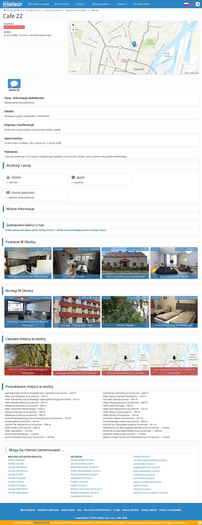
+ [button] (73, 25)
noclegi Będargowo (18, 492)
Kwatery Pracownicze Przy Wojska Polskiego (28, 323)
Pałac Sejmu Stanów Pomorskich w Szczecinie (174, 371)
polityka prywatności (97, 509)
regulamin (68, 509)
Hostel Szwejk (125, 325)
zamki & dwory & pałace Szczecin (151, 492)
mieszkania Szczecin (81, 496)
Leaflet (186, 73)
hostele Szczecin (79, 481)
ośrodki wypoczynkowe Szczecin (150, 460)
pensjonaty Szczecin (144, 463)
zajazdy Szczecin (142, 489)
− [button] (73, 30)
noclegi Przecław (17, 478)
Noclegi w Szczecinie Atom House (28, 276)
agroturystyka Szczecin (83, 459)
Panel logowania (170, 509)
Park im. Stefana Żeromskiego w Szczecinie (28, 371)
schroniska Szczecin (144, 478)
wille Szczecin (141, 485)
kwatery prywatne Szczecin (85, 492)
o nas (116, 509)
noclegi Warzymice (18, 470)
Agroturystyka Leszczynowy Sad (125, 276)
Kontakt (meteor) (48, 509)
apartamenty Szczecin (82, 463)
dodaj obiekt (149, 509)
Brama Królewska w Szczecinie (125, 373)
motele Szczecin (142, 456)
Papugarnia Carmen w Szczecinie (76, 373)
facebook (29, 509)
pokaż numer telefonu (14, 27)
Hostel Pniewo (76, 276)
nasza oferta (130, 509)
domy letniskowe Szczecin (84, 467)
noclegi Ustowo (16, 463)
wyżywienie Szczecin (81, 478)
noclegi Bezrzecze (17, 467)
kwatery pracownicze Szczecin (86, 488)
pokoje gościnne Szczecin (147, 467)
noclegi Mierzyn (16, 459)
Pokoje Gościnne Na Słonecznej (174, 325)
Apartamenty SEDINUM (174, 276)
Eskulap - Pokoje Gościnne (76, 325)
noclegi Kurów (15, 474)
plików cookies (41, 522)
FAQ (79, 509)
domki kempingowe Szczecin (86, 470)
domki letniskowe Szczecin (85, 474)
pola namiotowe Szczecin (147, 470)
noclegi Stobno (16, 481)
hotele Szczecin (79, 485)
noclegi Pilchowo (17, 485)
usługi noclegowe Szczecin (148, 481)
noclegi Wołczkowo (18, 488)
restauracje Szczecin (144, 474)
